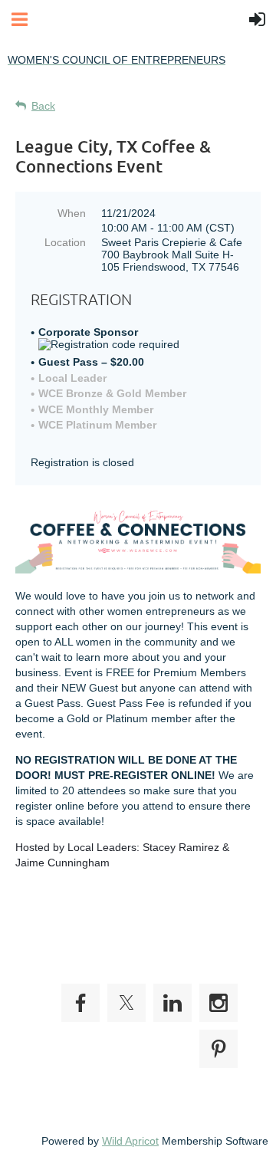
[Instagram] (218, 1003)
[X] (126, 1003)
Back (43, 106)
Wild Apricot (130, 1141)
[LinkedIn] (172, 1003)
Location (65, 242)
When (72, 213)
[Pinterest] (218, 1049)
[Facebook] (80, 1003)
